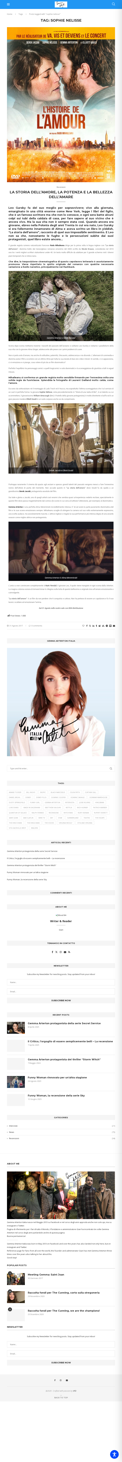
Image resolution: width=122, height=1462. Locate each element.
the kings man (33, 823)
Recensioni (62, 1138)
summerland (73, 818)
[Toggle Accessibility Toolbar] (114, 1454)
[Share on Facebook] (86, 625)
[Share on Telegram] (107, 625)
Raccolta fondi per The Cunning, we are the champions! (64, 1310)
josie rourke (84, 802)
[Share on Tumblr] (96, 625)
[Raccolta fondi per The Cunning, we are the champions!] (16, 1315)
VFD (74, 1390)
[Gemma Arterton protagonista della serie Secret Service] (16, 1028)
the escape (99, 818)
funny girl (35, 802)
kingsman (99, 802)
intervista (69, 802)
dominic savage (78, 797)
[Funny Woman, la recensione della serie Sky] (16, 1100)
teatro (87, 818)
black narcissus (58, 792)
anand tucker (15, 792)
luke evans (13, 807)
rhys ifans (68, 813)
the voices (49, 823)
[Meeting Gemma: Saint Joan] (16, 1279)
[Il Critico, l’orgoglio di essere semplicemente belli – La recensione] (16, 1046)
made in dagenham (32, 807)
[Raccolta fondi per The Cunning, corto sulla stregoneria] (16, 1297)
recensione (54, 813)
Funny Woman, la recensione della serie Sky (27, 879)
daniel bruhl (14, 797)
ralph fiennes (38, 813)
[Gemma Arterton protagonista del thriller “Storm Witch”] (16, 1064)
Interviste (62, 1125)
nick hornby (82, 807)
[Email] (67, 1380)
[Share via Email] (114, 625)
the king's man (15, 823)
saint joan (13, 818)
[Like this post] (83, 625)
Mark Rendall (51, 585)
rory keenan (83, 813)
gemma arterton (52, 802)
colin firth (75, 792)
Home (9, 14)
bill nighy (30, 792)
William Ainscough (41, 396)
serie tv (41, 818)
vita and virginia (84, 823)
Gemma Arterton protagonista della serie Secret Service (32, 851)
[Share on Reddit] (99, 625)
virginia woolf (65, 823)
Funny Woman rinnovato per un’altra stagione (27, 872)
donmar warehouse (98, 797)
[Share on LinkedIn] (93, 625)
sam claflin (28, 818)
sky (51, 818)
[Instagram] (60, 1380)
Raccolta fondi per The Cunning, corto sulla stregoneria (64, 1292)
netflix (69, 807)
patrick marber (100, 807)
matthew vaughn (53, 807)
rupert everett (101, 813)
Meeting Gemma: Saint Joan (46, 1274)
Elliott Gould (31, 399)
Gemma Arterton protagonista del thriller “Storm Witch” (31, 865)
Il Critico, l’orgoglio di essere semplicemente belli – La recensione (36, 858)
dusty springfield (17, 802)
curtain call (90, 792)
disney (28, 797)
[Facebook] (54, 1380)
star (60, 818)
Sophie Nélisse (45, 392)
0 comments (36, 625)
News (62, 1132)
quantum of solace (18, 813)
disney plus (41, 797)
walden (34, 828)
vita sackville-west (17, 828)
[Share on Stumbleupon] (103, 625)
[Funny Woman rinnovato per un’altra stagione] (16, 1082)
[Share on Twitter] (90, 625)
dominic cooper (58, 797)
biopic (43, 792)
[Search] (113, 4)
